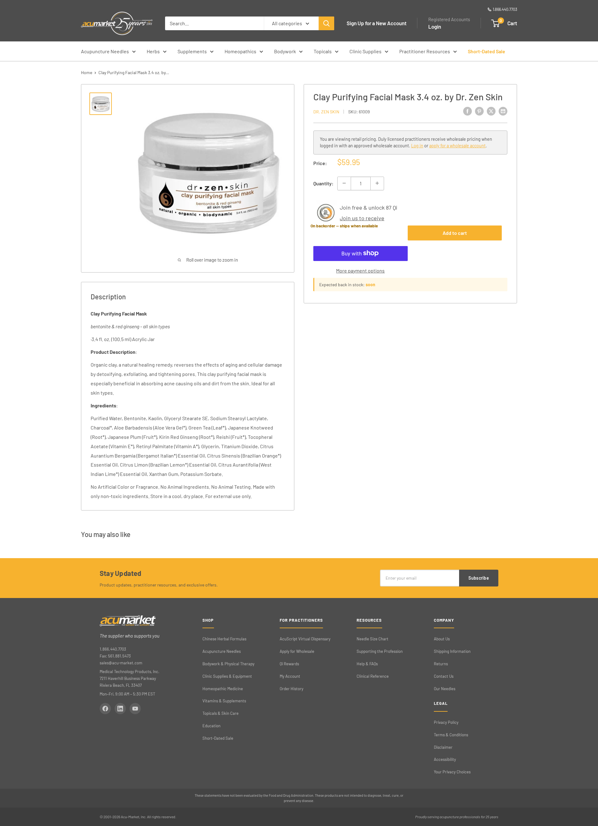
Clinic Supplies (365, 51)
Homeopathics (240, 51)
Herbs (153, 51)
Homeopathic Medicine (222, 688)
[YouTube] (135, 708)
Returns (441, 663)
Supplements (192, 51)
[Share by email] (503, 111)
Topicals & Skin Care (220, 713)
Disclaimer (443, 747)
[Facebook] (105, 708)
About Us (442, 638)
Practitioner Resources (424, 51)
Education (211, 725)
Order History (291, 688)
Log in (417, 145)
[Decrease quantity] (344, 183)
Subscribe (478, 578)
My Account (290, 676)
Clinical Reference (373, 676)
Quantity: (323, 183)
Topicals (323, 51)
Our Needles (444, 688)
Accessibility (445, 759)
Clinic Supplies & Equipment (227, 676)
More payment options (360, 270)
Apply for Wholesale (297, 651)
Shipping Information (452, 651)
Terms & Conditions (451, 734)
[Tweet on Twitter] (491, 111)
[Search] (326, 23)
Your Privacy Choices (452, 771)
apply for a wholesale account (457, 145)
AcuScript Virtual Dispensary (305, 638)
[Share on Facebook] (467, 111)
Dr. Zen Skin (326, 111)
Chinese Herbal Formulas (224, 638)
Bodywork (285, 51)
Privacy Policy (446, 722)
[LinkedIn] (120, 708)
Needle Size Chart (372, 638)
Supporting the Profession (380, 651)
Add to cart (455, 232)
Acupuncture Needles (105, 51)
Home (86, 72)
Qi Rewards (289, 663)
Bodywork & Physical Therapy (228, 663)
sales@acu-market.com (121, 662)
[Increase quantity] (377, 183)
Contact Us (443, 676)
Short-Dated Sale (486, 51)
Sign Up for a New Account (376, 23)
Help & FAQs (367, 663)
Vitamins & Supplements (224, 700)
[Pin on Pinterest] (479, 111)
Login (434, 26)
